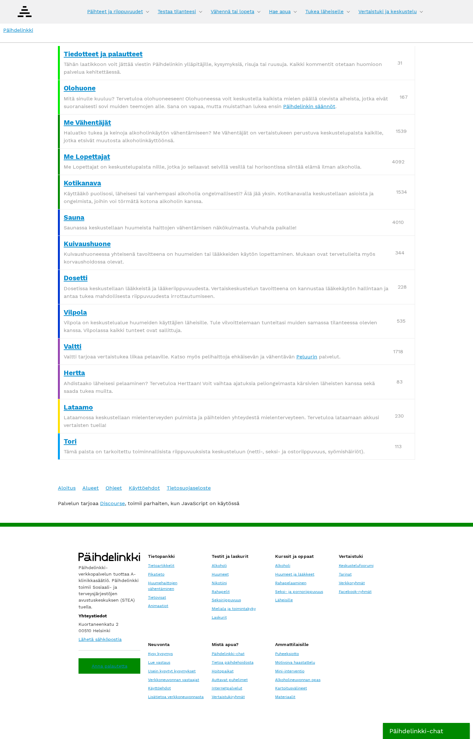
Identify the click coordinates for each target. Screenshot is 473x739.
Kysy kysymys (160, 653)
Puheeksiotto (287, 653)
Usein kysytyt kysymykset (172, 671)
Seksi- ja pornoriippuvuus (299, 591)
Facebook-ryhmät (355, 591)
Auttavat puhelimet (230, 680)
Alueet (90, 488)
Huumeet (220, 574)
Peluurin (306, 357)
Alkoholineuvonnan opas (297, 680)
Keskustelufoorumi (356, 565)
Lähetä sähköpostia (100, 639)
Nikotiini (219, 583)
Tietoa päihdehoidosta (233, 662)
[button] (426, 731)
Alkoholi (219, 565)
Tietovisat (157, 597)
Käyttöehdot (144, 488)
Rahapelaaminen (290, 583)
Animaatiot (158, 606)
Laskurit (219, 617)
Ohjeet (114, 488)
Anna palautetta (109, 666)
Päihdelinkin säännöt (309, 106)
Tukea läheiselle (324, 11)
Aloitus (67, 488)
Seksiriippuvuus (226, 600)
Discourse (112, 503)
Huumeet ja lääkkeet (294, 574)
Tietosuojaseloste (189, 488)
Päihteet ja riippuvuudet (115, 11)
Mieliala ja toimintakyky (234, 608)
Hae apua (280, 11)
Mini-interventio (289, 671)
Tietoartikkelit (161, 565)
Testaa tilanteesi (177, 11)
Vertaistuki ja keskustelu (387, 11)
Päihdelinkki (18, 30)
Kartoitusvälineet (291, 688)
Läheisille (284, 600)
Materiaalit (285, 697)
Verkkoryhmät (352, 583)
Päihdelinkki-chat (228, 653)
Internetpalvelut (227, 688)
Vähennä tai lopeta (232, 11)
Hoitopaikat (223, 671)
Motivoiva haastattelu (295, 662)
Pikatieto (156, 574)
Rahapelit (221, 591)
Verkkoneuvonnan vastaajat (173, 680)
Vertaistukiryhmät (228, 697)
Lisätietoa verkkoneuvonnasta (176, 697)
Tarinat (345, 574)
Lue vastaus (159, 662)
